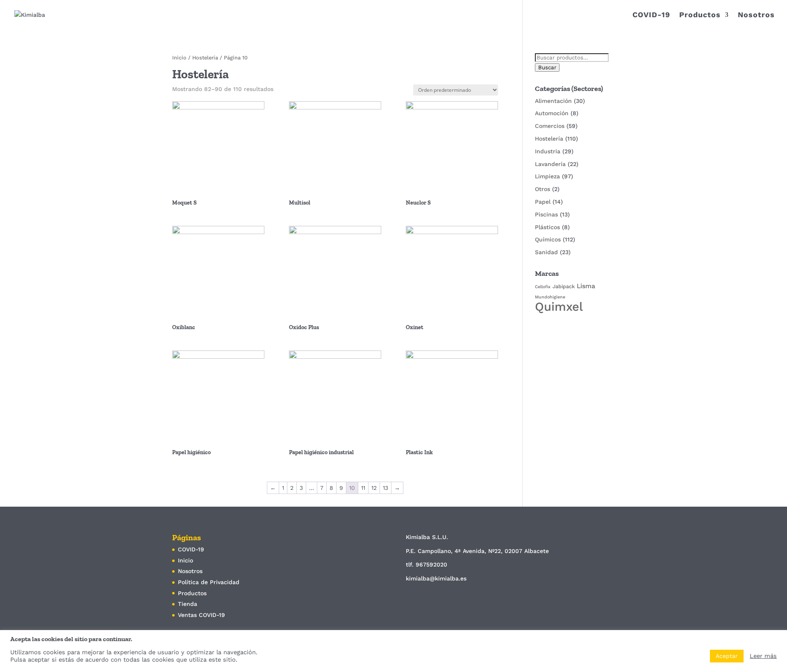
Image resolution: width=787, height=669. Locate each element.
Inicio (179, 58)
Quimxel (559, 307)
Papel (542, 201)
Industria (547, 151)
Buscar (547, 67)
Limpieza (547, 176)
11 (363, 488)
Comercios (549, 126)
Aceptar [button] (727, 656)
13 (385, 488)
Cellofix (542, 286)
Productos (700, 15)
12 (374, 488)
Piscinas (546, 214)
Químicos (548, 239)
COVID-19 (651, 15)
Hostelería (205, 58)
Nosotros (756, 15)
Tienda (187, 604)
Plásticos (547, 227)
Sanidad (546, 252)
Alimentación (553, 101)
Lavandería (550, 164)
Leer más (763, 656)
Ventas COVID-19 (201, 615)
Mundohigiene (550, 297)
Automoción (552, 113)
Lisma (586, 286)
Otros (542, 189)
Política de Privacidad (208, 582)
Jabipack (564, 286)
